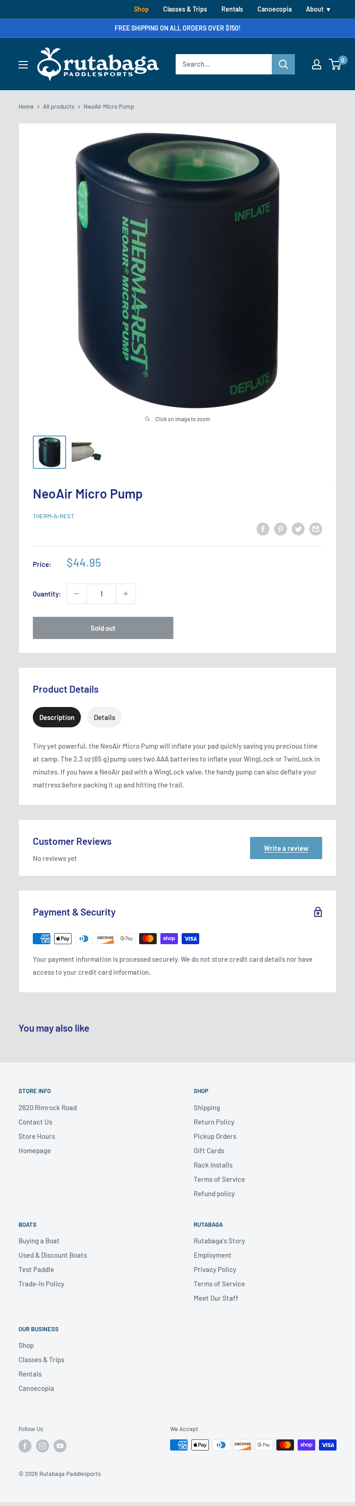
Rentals (232, 9)
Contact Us (35, 1122)
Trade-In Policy (41, 1283)
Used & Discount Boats (52, 1255)
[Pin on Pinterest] (280, 528)
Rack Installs (213, 1165)
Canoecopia (274, 9)
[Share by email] (315, 528)
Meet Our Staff (216, 1298)
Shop (141, 9)
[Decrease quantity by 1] (76, 593)
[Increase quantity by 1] (125, 593)
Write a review (286, 848)
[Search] (283, 64)
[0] (335, 64)
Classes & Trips (185, 9)
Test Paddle (36, 1269)
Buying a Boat (39, 1240)
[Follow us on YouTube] (60, 1445)
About (315, 9)
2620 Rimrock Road (47, 1107)
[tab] (57, 717)
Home (26, 106)
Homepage (34, 1150)
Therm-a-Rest (53, 516)
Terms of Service (219, 1179)
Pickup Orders (215, 1136)
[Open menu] (23, 64)
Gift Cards (209, 1150)
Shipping (207, 1107)
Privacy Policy (215, 1269)
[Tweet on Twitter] (298, 528)
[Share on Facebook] (263, 528)
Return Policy (214, 1122)
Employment (213, 1255)
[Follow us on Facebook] (24, 1445)
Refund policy (214, 1193)
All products (58, 106)
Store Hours (36, 1136)
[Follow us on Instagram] (42, 1445)
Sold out (103, 628)
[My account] (316, 64)
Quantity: (47, 594)
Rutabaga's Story (219, 1240)
